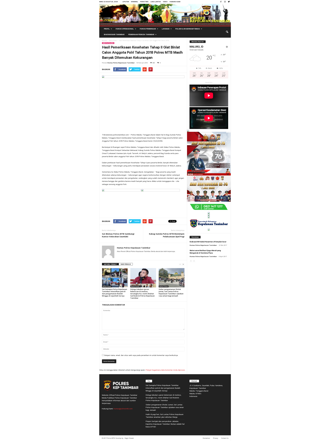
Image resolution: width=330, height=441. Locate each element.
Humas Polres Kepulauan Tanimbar (121, 63)
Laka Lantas (155, 2)
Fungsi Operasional (125, 29)
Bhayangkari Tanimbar (114, 35)
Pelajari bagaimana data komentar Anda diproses (165, 370)
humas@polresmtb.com (123, 409)
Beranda (104, 40)
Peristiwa (144, 2)
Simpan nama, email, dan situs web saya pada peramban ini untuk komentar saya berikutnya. (141, 355)
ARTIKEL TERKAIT (110, 264)
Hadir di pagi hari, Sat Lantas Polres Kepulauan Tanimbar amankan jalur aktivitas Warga (164, 415)
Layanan (165, 29)
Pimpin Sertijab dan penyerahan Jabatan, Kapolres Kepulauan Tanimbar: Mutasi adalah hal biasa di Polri (165, 424)
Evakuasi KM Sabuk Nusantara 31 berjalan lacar (208, 242)
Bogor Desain (129, 438)
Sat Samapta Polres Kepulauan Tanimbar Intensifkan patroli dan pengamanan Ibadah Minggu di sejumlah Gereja (114, 292)
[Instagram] (224, 2)
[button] (227, 32)
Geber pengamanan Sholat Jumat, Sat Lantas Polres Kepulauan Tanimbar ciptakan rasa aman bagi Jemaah (171, 292)
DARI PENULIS (126, 264)
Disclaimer (206, 438)
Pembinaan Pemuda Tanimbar (141, 35)
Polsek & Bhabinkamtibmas (187, 29)
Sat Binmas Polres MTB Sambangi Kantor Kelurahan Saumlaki (118, 235)
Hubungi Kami (175, 2)
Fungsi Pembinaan (148, 29)
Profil (107, 29)
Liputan (125, 2)
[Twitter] (228, 2)
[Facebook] (220, 2)
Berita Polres (113, 40)
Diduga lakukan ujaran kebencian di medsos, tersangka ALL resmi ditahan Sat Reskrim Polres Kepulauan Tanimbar (142, 293)
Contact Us (224, 438)
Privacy (215, 438)
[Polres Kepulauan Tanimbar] (165, 15)
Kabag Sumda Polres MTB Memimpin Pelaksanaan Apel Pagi (166, 235)
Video (165, 2)
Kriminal (134, 2)
